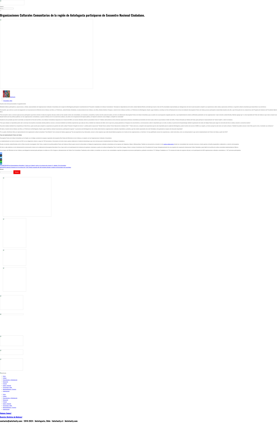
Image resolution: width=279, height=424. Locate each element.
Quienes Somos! (5, 413)
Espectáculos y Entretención (10, 380)
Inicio (4, 376)
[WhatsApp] (139, 162)
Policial (5, 383)
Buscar (1, 169)
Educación (5, 382)
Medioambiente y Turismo (9, 389)
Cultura (4, 378)
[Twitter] (139, 158)
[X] (139, 155)
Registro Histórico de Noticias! (11, 417)
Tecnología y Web (7, 387)
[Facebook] (139, 153)
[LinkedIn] (139, 164)
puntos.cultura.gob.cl (169, 144)
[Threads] (139, 160)
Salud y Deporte (7, 385)
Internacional (6, 391)
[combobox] (6, 8)
